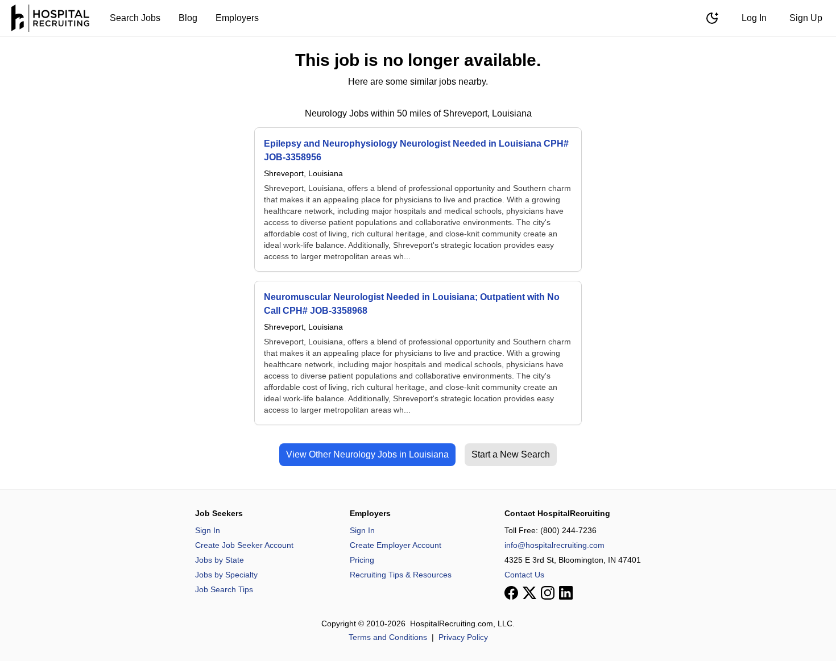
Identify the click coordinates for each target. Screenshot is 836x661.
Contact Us (524, 574)
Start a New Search (510, 454)
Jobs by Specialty (226, 574)
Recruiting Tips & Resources (401, 574)
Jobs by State (219, 559)
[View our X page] (529, 593)
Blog (188, 18)
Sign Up (805, 18)
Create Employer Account (395, 545)
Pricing (362, 559)
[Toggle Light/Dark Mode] (712, 18)
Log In (754, 18)
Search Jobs (135, 18)
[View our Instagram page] (547, 593)
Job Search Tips (224, 589)
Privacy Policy (463, 637)
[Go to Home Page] (50, 18)
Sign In (207, 530)
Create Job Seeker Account (244, 545)
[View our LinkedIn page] (566, 593)
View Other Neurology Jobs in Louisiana (367, 454)
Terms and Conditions (388, 637)
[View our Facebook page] (511, 593)
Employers (237, 18)
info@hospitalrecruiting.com (554, 545)
